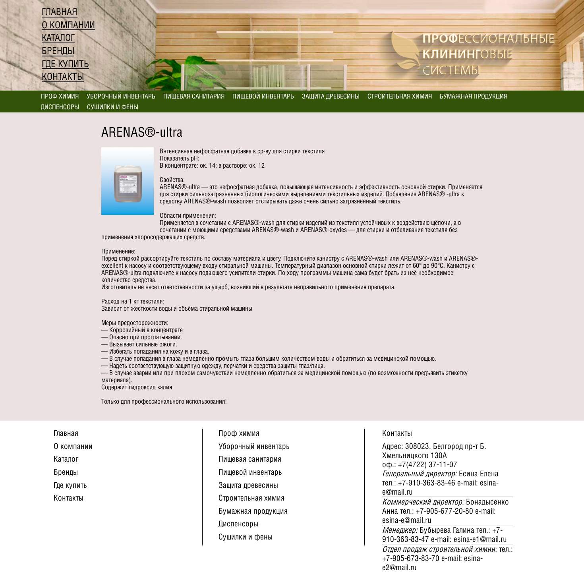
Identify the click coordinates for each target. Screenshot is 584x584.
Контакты (63, 76)
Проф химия (60, 96)
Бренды (58, 50)
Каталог (58, 37)
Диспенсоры (60, 106)
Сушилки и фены (112, 106)
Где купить (65, 63)
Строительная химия (399, 96)
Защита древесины (331, 96)
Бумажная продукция (473, 96)
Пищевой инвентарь (263, 96)
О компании (68, 24)
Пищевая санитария (193, 96)
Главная (59, 11)
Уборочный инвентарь (121, 96)
